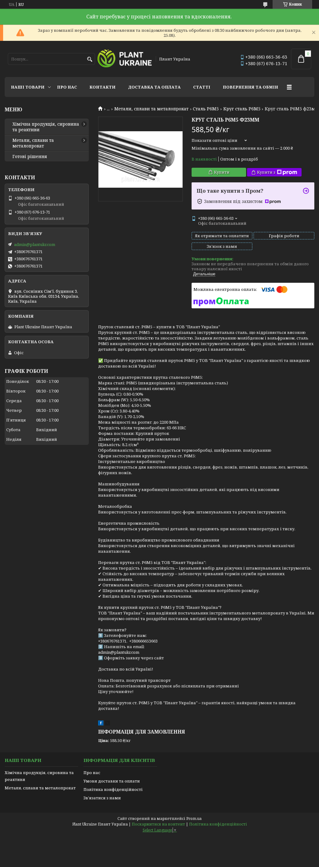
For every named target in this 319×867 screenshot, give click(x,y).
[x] (107, 724)
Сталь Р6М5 (206, 108)
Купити (222, 172)
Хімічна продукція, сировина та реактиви (45, 126)
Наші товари (28, 87)
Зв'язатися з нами (102, 798)
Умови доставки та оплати (111, 781)
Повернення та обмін (250, 87)
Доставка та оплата (154, 87)
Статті (201, 87)
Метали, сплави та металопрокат (151, 108)
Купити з (266, 172)
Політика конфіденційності (113, 789)
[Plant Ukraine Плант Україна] (124, 59)
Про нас (67, 87)
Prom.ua (194, 818)
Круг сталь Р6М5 (241, 108)
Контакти (102, 87)
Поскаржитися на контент (158, 824)
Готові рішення (29, 156)
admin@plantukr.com (34, 244)
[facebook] (100, 724)
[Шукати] (89, 59)
